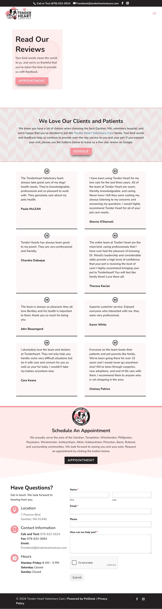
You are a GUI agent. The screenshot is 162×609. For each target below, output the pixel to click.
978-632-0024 (50, 534)
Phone (73, 519)
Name (74, 489)
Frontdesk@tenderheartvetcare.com (44, 548)
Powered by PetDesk (81, 599)
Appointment (32, 81)
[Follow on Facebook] (137, 599)
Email (74, 506)
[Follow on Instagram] (143, 599)
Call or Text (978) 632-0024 (53, 3)
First (72, 500)
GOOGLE (81, 151)
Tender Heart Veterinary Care (94, 133)
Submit (76, 577)
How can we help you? (84, 532)
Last (114, 500)
